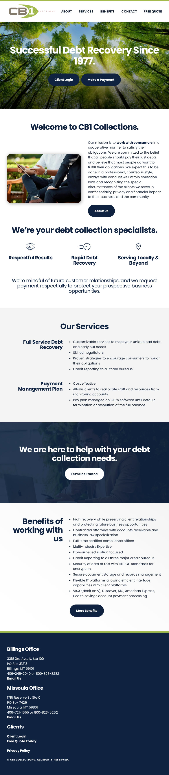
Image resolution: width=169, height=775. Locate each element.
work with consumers (134, 142)
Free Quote (153, 11)
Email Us (14, 678)
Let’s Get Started (84, 474)
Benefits (107, 11)
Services (86, 11)
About (66, 11)
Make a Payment (101, 79)
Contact (129, 11)
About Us (101, 211)
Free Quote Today (21, 741)
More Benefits (86, 610)
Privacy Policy (18, 750)
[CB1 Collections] (32, 11)
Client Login (64, 79)
